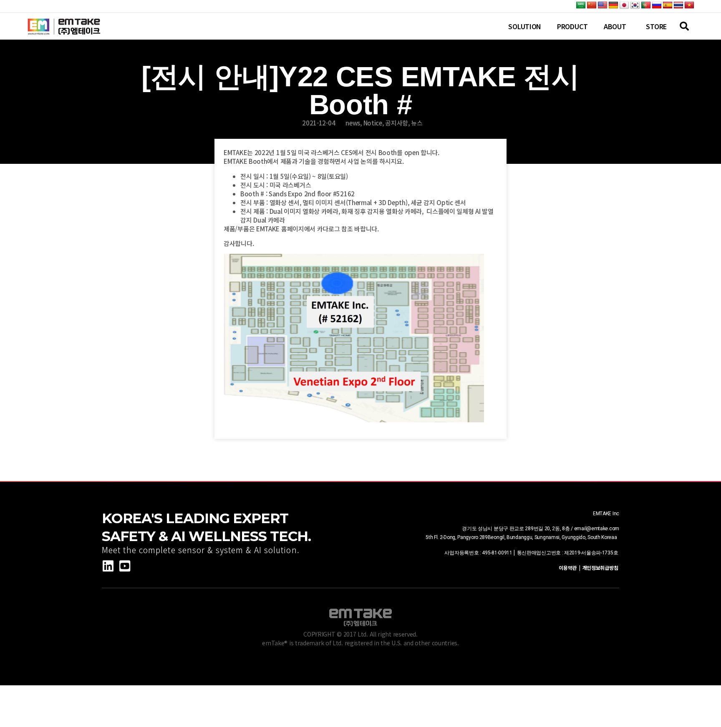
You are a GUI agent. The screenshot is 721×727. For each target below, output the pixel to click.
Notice (372, 122)
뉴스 (416, 122)
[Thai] (678, 5)
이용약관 (569, 567)
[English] (602, 5)
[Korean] (635, 5)
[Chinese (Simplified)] (592, 5)
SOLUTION (524, 26)
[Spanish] (668, 5)
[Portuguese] (646, 5)
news (352, 122)
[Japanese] (624, 5)
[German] (613, 5)
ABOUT (615, 26)
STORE (656, 26)
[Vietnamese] (689, 5)
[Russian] (657, 5)
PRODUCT (572, 26)
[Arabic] (581, 5)
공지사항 (396, 122)
